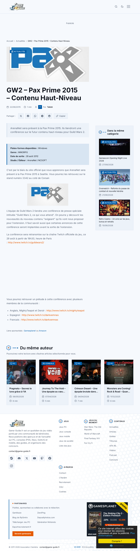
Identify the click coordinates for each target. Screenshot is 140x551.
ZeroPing (41, 513)
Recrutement (65, 482)
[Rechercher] (116, 6)
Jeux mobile (64, 436)
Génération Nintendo (46, 522)
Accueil (10, 41)
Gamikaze (16, 513)
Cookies (62, 491)
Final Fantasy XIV (92, 438)
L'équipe (63, 477)
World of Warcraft (92, 434)
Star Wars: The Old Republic (92, 428)
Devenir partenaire (23, 533)
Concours (113, 460)
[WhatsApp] (35, 116)
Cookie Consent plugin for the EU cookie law (117, 545)
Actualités (20, 41)
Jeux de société (66, 441)
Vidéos (112, 450)
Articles (112, 432)
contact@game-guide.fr (19, 451)
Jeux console (65, 432)
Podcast (113, 455)
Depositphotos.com (46, 517)
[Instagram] (11, 466)
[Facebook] (28, 116)
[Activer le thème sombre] (122, 6)
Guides (112, 436)
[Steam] (11, 458)
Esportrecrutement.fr (21, 527)
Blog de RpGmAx (20, 517)
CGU (61, 487)
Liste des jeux (65, 446)
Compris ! (117, 541)
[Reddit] (49, 116)
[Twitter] (21, 116)
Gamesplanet (30, 330)
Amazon (42, 330)
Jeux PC (63, 427)
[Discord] (19, 458)
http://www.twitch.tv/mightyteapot (65, 310)
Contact (62, 473)
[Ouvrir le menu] (128, 6)
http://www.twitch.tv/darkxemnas (40, 315)
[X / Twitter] (27, 458)
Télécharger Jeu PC (21, 522)
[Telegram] (42, 116)
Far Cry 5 (88, 443)
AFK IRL (112, 446)
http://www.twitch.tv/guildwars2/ (26, 242)
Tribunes (113, 441)
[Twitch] (42, 458)
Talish (50, 107)
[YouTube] (34, 458)
